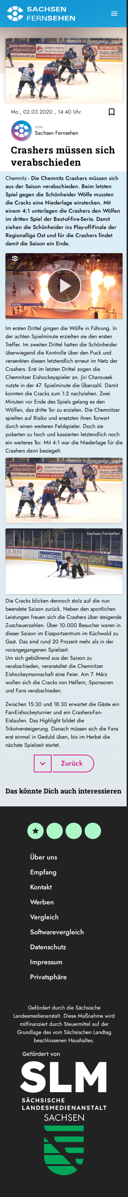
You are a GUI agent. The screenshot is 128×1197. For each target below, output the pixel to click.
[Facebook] (54, 831)
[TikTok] (93, 831)
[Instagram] (74, 831)
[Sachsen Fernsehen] (41, 13)
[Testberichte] (35, 831)
